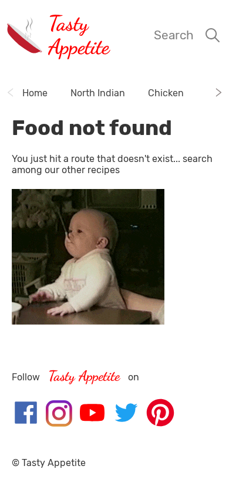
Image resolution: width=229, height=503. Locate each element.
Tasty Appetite (78, 35)
